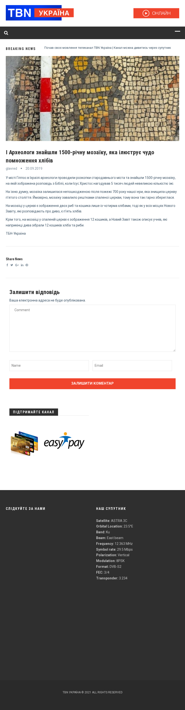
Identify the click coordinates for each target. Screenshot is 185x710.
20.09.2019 (34, 168)
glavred (11, 168)
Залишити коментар (92, 383)
